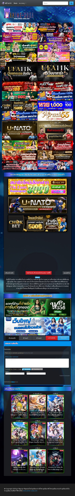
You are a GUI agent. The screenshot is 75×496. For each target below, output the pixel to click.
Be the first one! (28, 353)
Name (7, 371)
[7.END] (37, 433)
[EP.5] (37, 406)
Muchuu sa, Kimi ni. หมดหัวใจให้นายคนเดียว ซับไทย (37, 415)
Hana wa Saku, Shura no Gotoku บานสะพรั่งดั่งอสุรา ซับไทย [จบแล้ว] (55, 442)
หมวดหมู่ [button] (22, 3)
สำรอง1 (25, 338)
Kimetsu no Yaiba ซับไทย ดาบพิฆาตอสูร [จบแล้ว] (55, 469)
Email (28, 371)
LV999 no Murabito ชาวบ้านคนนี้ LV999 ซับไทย (19, 442)
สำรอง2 (39, 338)
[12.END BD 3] (55, 406)
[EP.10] (19, 433)
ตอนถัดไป (67, 273)
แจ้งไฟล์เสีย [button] (51, 338)
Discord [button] (63, 338)
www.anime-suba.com (30, 491)
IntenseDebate (14, 382)
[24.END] (19, 406)
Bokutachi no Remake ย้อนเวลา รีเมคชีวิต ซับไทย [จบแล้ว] (37, 469)
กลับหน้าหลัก (9, 273)
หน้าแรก (8, 3)
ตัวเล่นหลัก (12, 338)
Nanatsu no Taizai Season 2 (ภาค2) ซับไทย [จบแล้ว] (19, 415)
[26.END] (55, 461)
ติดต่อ (15, 3)
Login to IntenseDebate (26, 369)
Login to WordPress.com (37, 369)
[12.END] (55, 433)
